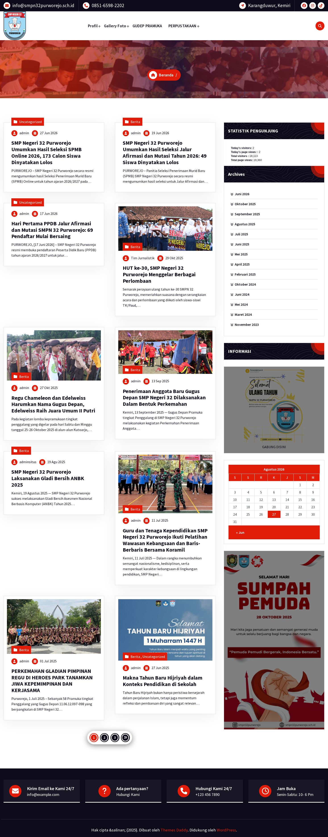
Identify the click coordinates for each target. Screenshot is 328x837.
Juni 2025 (242, 244)
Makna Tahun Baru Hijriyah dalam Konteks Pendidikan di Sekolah (162, 681)
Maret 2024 (243, 314)
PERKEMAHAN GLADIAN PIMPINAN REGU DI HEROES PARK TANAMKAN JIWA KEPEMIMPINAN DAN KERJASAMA (52, 681)
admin (24, 133)
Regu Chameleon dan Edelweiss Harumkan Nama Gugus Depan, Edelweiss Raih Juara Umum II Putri (53, 404)
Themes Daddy (174, 830)
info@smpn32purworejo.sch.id (43, 5)
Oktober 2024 (245, 284)
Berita (135, 121)
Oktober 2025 (245, 204)
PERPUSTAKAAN (182, 25)
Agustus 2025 (245, 224)
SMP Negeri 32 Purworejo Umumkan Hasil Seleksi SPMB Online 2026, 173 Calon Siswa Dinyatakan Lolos (46, 152)
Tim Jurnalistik (142, 258)
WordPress (226, 830)
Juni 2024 (242, 294)
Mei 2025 (241, 254)
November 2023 (247, 324)
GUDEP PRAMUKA (147, 25)
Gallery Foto (115, 25)
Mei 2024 (241, 304)
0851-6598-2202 (108, 5)
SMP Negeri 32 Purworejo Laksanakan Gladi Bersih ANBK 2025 (47, 478)
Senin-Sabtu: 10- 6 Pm (295, 794)
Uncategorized (30, 121)
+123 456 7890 (207, 794)
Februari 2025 (245, 274)
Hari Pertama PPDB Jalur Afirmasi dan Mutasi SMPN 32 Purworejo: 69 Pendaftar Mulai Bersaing (52, 230)
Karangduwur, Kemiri (269, 5)
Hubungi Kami (128, 794)
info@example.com (43, 794)
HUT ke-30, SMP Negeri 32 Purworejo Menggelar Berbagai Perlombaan (159, 274)
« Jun (240, 532)
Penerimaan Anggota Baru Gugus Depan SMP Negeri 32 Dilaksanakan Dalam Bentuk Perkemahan (164, 398)
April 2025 (242, 264)
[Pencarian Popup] (320, 25)
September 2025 (247, 214)
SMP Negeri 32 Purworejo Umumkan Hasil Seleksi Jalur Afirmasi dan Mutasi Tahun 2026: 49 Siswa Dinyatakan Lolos (165, 152)
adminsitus (27, 462)
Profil (93, 25)
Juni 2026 (242, 194)
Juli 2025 (241, 234)
